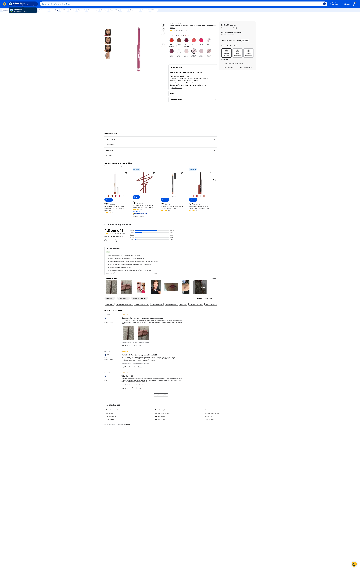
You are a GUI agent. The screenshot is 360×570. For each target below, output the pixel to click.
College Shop (54, 10)
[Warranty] (214, 155)
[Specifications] (214, 144)
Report (140, 345)
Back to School (43, 10)
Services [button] (18, 10)
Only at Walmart (134, 10)
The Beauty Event (93, 10)
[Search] (324, 3)
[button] (334, 3)
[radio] (171, 42)
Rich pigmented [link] (113, 261)
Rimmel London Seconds (212, 413)
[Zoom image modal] (162, 33)
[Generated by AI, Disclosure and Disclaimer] (115, 273)
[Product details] (214, 139)
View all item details (177, 88)
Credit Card (145, 10)
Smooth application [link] (114, 258)
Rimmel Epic (109, 413)
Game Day (104, 10)
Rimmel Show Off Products (162, 413)
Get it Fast (64, 10)
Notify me (245, 40)
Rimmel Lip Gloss (160, 419)
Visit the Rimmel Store (174, 23)
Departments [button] (7, 10)
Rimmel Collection (111, 416)
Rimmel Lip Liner (209, 410)
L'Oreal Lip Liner (209, 419)
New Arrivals (81, 10)
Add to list (231, 67)
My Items (124, 10)
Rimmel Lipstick (209, 416)
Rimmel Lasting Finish (161, 410)
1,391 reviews (122, 233)
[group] (177, 30)
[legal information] (236, 28)
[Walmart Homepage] (4, 3)
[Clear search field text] (320, 3)
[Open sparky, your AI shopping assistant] (354, 564)
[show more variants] (123, 195)
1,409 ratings (184, 30)
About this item (110, 133)
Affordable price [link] (113, 255)
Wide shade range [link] (114, 270)
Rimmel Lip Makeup (160, 416)
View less (154, 273)
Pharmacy (72, 10)
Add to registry (248, 67)
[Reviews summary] (179, 30)
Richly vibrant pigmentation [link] (117, 264)
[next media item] (163, 45)
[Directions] (214, 150)
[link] (200, 287)
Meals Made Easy (114, 10)
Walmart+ (154, 10)
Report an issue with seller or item (233, 63)
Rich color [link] (111, 267)
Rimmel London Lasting (112, 410)
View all (214, 278)
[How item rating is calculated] (122, 236)
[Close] (35, 10)
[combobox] (183, 3)
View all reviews (110, 241)
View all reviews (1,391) (160, 395)
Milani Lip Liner (110, 419)
